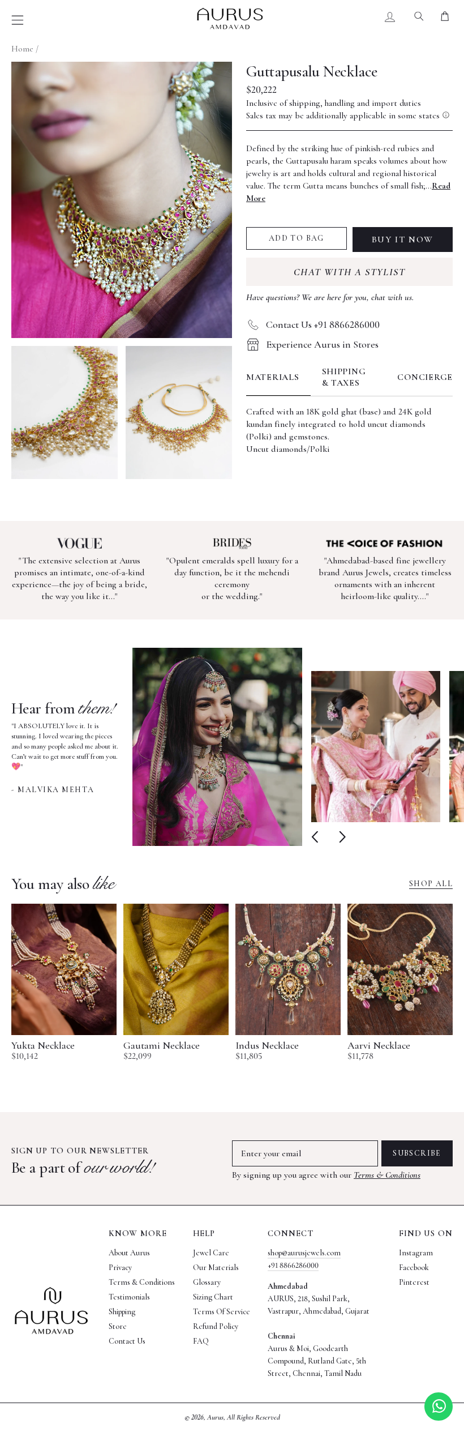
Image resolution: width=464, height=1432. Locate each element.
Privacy (120, 1267)
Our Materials (216, 1267)
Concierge (425, 377)
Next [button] (340, 837)
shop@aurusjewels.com (304, 1253)
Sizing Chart (213, 1297)
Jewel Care (211, 1253)
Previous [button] (317, 837)
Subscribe (417, 1153)
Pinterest (414, 1282)
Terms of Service (221, 1311)
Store (118, 1326)
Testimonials (129, 1297)
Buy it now (402, 239)
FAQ (201, 1341)
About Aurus (129, 1253)
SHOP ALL (431, 883)
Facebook (414, 1267)
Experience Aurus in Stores (322, 344)
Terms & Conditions (387, 1175)
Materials (272, 377)
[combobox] (419, 18)
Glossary (207, 1282)
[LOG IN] (390, 18)
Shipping (122, 1311)
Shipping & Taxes (344, 377)
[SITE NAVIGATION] (17, 20)
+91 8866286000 (293, 1265)
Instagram (416, 1253)
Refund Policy (215, 1326)
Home (22, 49)
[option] (156, 747)
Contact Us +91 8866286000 (323, 324)
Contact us (127, 1341)
